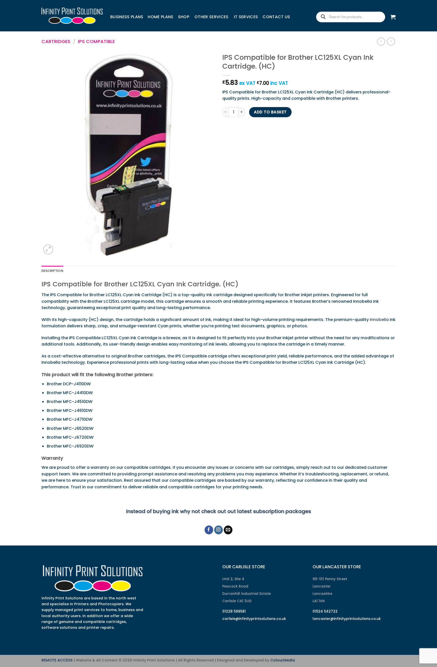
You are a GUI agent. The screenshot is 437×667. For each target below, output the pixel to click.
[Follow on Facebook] (209, 529)
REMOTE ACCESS (57, 660)
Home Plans (160, 17)
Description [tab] (52, 271)
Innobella (379, 319)
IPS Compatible (96, 41)
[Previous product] (391, 41)
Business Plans (126, 17)
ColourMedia (282, 660)
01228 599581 (234, 611)
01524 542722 (325, 611)
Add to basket (270, 112)
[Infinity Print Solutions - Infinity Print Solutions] (72, 16)
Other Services (211, 17)
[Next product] (381, 41)
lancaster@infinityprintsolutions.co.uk (347, 618)
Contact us (276, 17)
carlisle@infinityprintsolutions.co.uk (254, 618)
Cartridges (55, 41)
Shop (183, 17)
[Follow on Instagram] (218, 529)
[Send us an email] (228, 529)
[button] (393, 17)
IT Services (246, 17)
